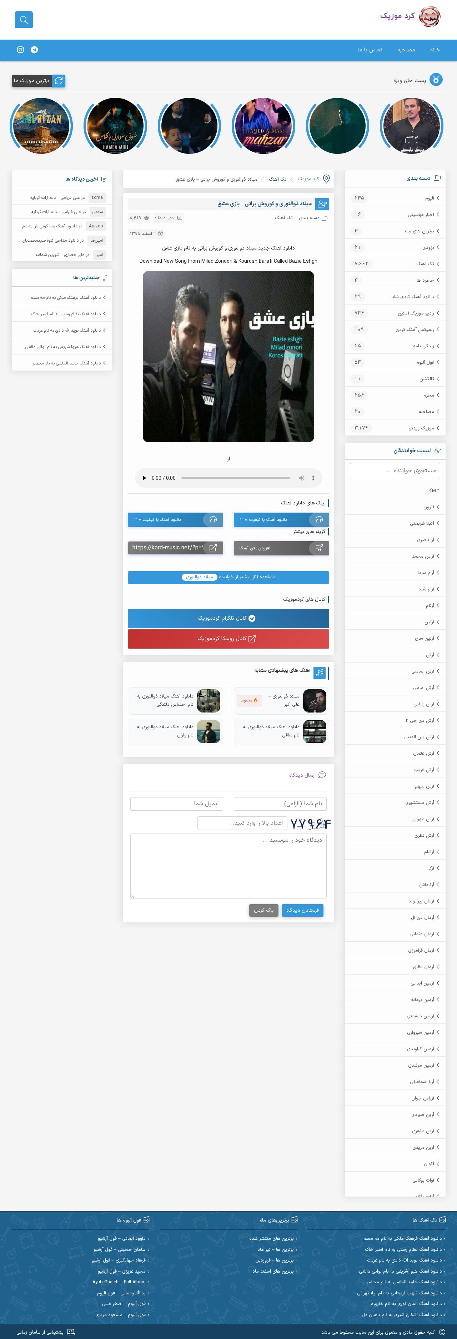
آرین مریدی (423, 1147)
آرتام (430, 605)
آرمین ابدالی (422, 983)
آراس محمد (423, 556)
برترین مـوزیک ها (31, 81)
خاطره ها (425, 280)
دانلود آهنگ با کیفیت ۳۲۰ (157, 520)
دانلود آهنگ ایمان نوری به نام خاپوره (406, 1304)
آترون (428, 507)
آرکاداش (426, 885)
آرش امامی (423, 687)
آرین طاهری (423, 1131)
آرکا (431, 868)
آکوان (429, 1164)
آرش (430, 655)
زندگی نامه (423, 346)
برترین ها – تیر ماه (275, 1250)
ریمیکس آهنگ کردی (415, 329)
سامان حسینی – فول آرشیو (120, 1250)
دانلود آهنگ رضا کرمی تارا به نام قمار (45, 226)
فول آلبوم (425, 362)
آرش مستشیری (419, 802)
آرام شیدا (425, 589)
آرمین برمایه (422, 999)
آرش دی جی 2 (419, 720)
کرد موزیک (308, 179)
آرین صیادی (422, 1114)
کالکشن (427, 379)
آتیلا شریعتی (422, 523)
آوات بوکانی (423, 1180)
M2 (435, 490)
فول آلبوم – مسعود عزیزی (120, 1315)
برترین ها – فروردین (274, 1260)
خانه (435, 50)
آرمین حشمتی (420, 1016)
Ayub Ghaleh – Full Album (119, 1282)
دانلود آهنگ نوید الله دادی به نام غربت (67, 330)
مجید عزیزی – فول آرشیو (122, 1271)
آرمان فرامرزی (421, 950)
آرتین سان (424, 638)
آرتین (429, 622)
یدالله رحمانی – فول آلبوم (121, 1293)
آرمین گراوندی (420, 1049)
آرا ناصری (425, 540)
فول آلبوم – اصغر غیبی (124, 1304)
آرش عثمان (423, 753)
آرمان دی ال (422, 917)
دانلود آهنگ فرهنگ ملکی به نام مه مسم (66, 298)
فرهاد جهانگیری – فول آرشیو (118, 1260)
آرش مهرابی (422, 819)
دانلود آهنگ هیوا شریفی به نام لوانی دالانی (63, 347)
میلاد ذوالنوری (199, 577)
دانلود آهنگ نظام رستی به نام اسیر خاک (66, 314)
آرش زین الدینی (419, 737)
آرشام (429, 852)
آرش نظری (424, 835)
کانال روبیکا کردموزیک (222, 639)
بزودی (428, 247)
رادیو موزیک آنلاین (416, 313)
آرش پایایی (423, 704)
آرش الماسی (422, 671)
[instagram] (20, 50)
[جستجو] (24, 20)
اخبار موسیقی (421, 214)
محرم (428, 395)
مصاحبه (406, 50)
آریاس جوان (422, 1098)
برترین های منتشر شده (271, 1238)
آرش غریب (424, 770)
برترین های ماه (419, 231)
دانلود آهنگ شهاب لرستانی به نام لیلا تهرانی (399, 1293)
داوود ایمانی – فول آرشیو (122, 1238)
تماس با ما (370, 50)
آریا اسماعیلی (422, 1082)
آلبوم (429, 198)
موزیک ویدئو (421, 428)
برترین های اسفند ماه (273, 1271)
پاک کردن (264, 910)
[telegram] (34, 50)
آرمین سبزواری (420, 1032)
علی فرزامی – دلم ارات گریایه (55, 198)
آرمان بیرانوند (421, 901)
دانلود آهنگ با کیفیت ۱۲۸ (263, 520)
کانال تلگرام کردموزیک (223, 618)
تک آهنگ (425, 264)
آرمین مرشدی (421, 1065)
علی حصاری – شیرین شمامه (60, 255)
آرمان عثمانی (422, 934)
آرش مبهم (424, 786)
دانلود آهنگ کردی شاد (413, 297)
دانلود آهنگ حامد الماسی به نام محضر (66, 363)
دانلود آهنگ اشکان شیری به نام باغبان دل (402, 1315)
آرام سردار (425, 573)
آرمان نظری (423, 967)
